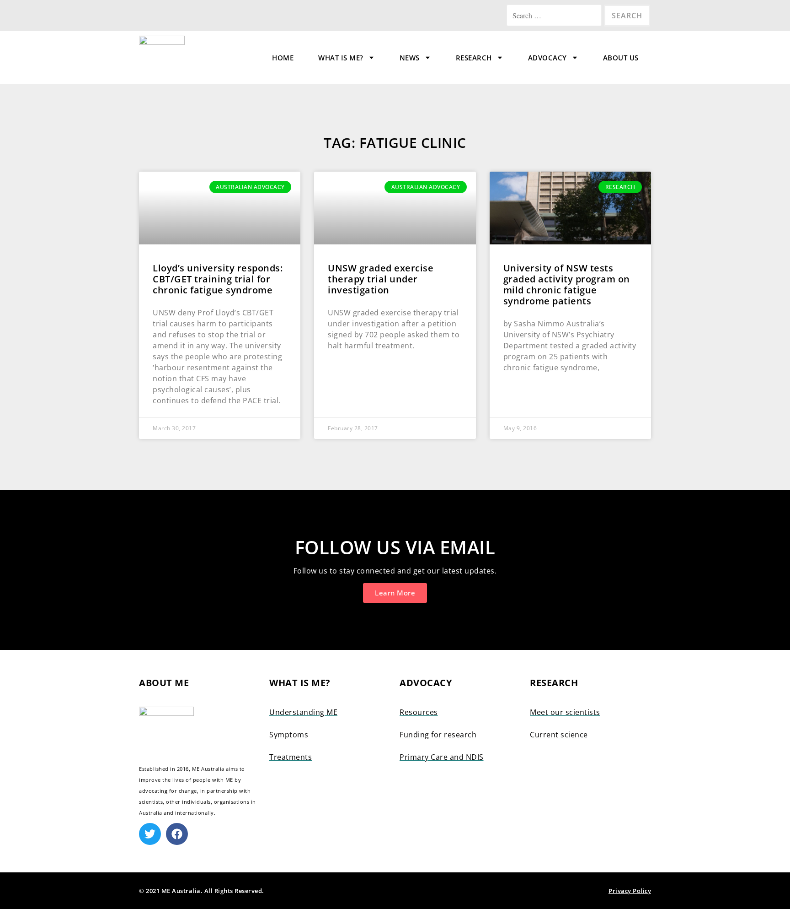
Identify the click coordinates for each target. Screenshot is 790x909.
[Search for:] (555, 16)
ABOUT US (621, 57)
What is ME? (340, 57)
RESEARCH (474, 57)
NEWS (410, 57)
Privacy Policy (630, 891)
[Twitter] (150, 834)
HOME (283, 57)
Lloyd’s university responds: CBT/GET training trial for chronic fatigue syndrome (218, 279)
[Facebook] (177, 834)
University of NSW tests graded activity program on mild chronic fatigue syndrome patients (566, 284)
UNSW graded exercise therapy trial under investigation (380, 279)
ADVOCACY (547, 57)
